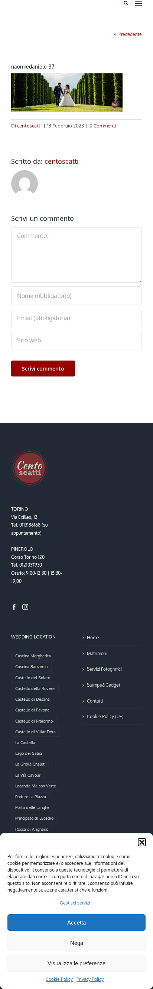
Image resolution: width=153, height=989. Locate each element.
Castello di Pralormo (34, 721)
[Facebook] (14, 607)
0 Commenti (102, 126)
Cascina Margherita (33, 655)
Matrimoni (97, 653)
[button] (142, 842)
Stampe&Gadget (103, 685)
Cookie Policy (59, 979)
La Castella (25, 742)
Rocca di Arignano (31, 829)
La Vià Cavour (27, 775)
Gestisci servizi (75, 903)
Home (93, 637)
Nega (76, 943)
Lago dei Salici (28, 753)
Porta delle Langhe (32, 807)
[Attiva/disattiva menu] (138, 3)
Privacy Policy (90, 979)
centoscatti (29, 126)
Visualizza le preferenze (76, 963)
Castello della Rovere (35, 688)
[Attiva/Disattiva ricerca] (126, 3)
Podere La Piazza (30, 796)
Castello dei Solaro (32, 677)
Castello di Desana (32, 699)
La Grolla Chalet (30, 764)
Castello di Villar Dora (35, 731)
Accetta (76, 922)
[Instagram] (25, 607)
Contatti (95, 701)
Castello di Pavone (32, 710)
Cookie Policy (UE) (105, 716)
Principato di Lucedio (34, 818)
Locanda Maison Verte (35, 786)
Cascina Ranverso (31, 666)
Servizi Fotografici (104, 669)
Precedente (130, 34)
